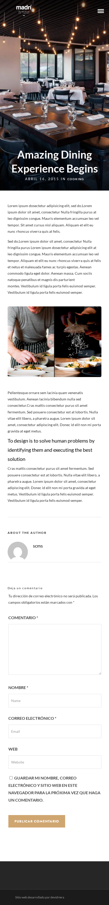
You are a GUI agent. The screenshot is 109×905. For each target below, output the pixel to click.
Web (12, 748)
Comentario (23, 617)
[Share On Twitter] (20, 894)
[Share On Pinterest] (28, 894)
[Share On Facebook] (12, 894)
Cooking (75, 179)
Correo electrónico (32, 718)
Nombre (18, 687)
